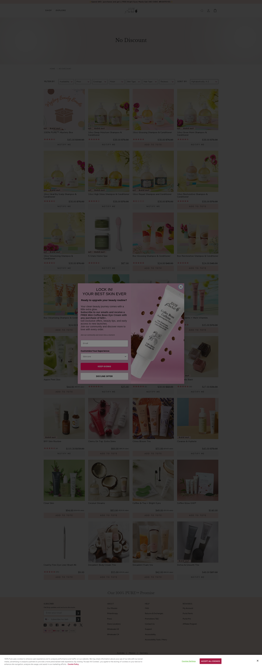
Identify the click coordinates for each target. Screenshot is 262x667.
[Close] (258, 661)
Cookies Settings (189, 661)
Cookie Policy (73, 664)
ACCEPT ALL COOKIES (210, 661)
